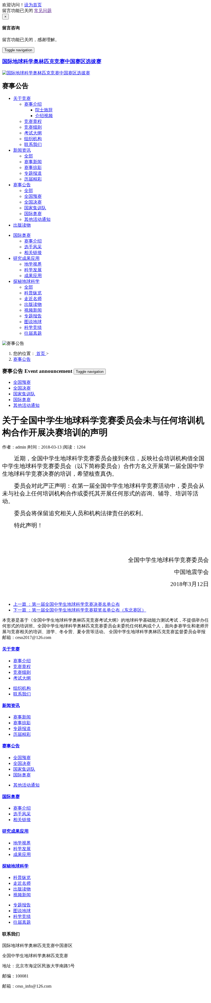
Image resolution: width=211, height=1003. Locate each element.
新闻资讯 (22, 150)
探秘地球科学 (26, 281)
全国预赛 (33, 196)
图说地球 (33, 321)
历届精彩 (33, 179)
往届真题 (33, 333)
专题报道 (33, 173)
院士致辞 (44, 110)
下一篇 (79, 610)
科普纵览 (33, 293)
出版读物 (22, 225)
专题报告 (33, 316)
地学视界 (33, 264)
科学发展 (33, 269)
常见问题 (43, 10)
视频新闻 (33, 310)
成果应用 (33, 275)
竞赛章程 (33, 121)
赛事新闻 (33, 161)
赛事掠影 (33, 167)
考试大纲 (33, 133)
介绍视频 (44, 115)
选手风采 (33, 246)
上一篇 (66, 604)
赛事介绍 (33, 104)
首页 (40, 353)
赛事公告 (22, 184)
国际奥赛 (33, 213)
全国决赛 (33, 202)
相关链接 (33, 252)
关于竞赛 (22, 98)
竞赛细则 (33, 127)
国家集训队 (35, 207)
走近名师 (33, 298)
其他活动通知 (37, 219)
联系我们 (33, 144)
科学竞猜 (33, 327)
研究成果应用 (26, 258)
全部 (28, 156)
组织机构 (33, 138)
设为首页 (33, 4)
